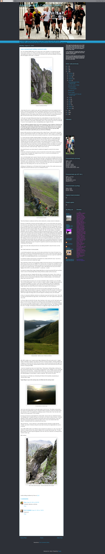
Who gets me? (71, 90)
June (69, 99)
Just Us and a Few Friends (69, 239)
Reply (25, 506)
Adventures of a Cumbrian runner (40, 5)
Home (41, 537)
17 (68, 66)
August (70, 80)
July (69, 97)
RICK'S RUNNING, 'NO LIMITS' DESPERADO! (69, 226)
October (70, 76)
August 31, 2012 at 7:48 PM (38, 510)
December (70, 73)
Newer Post (23, 537)
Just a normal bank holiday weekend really (73, 83)
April (69, 103)
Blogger (59, 551)
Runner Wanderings (69, 214)
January (70, 108)
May (69, 101)
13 (68, 69)
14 (68, 68)
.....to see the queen (72, 88)
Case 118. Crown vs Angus (73, 85)
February (70, 106)
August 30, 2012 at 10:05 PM (33, 502)
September (70, 78)
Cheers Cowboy (71, 92)
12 (68, 71)
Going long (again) (72, 86)
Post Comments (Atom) (44, 542)
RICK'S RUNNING (28, 510)
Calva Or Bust (69, 243)
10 (68, 112)
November (70, 75)
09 (68, 114)
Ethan (25, 502)
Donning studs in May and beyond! (70, 260)
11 (68, 110)
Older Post (59, 537)
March (69, 104)
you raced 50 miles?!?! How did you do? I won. (74, 95)
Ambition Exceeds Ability (69, 249)
